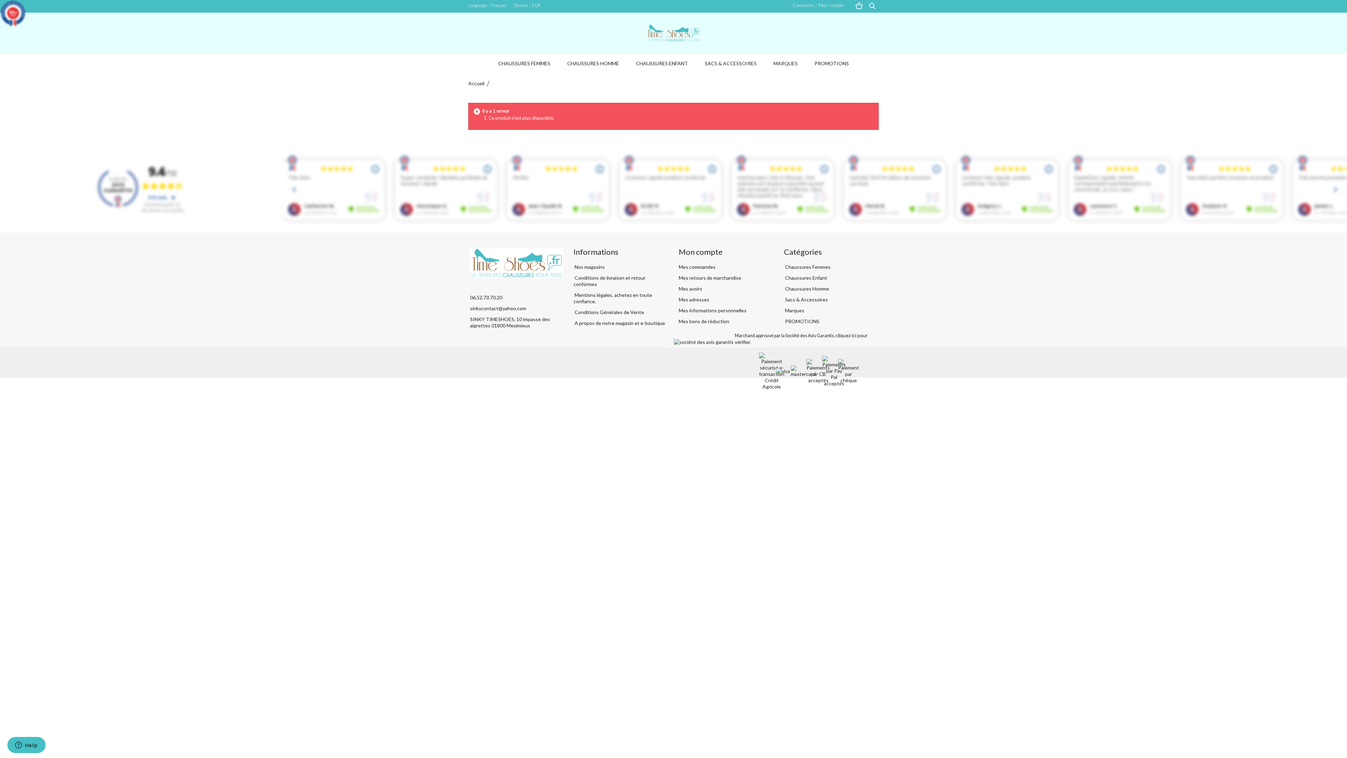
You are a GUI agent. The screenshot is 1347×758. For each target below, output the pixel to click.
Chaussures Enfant (662, 63)
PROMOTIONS (832, 63)
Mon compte (701, 252)
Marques (785, 63)
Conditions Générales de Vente (609, 312)
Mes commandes (697, 267)
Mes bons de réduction (704, 321)
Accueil (476, 83)
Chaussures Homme (593, 63)
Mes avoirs (690, 289)
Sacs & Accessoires (731, 63)
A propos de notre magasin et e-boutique (619, 323)
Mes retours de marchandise (710, 278)
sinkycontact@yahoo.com (498, 308)
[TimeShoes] (673, 33)
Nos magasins (589, 267)
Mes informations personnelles (712, 310)
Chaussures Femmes (524, 63)
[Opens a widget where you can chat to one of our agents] (26, 745)
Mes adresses (694, 299)
